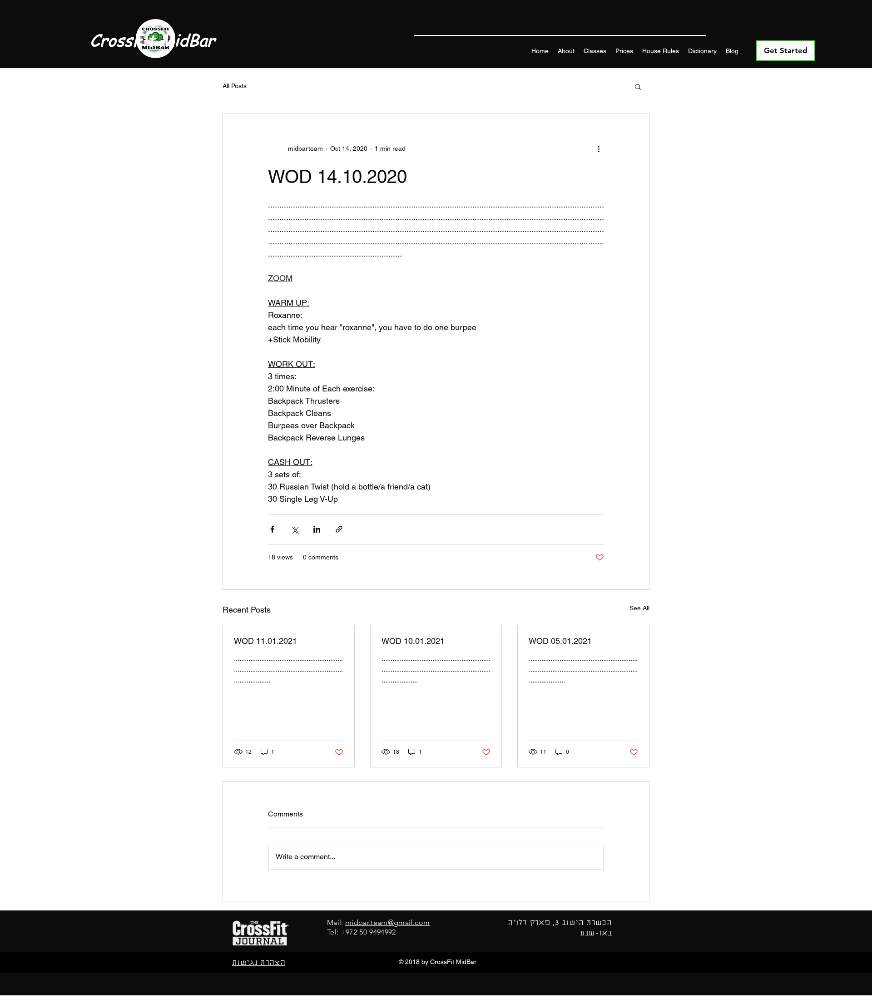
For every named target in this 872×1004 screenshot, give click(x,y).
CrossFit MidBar (152, 40)
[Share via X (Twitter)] (294, 529)
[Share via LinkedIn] (316, 529)
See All (639, 608)
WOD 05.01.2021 (560, 641)
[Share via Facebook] (272, 529)
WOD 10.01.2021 (413, 641)
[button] (638, 86)
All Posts (235, 85)
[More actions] (598, 148)
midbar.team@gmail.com (387, 922)
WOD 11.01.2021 (265, 641)
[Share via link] (339, 529)
